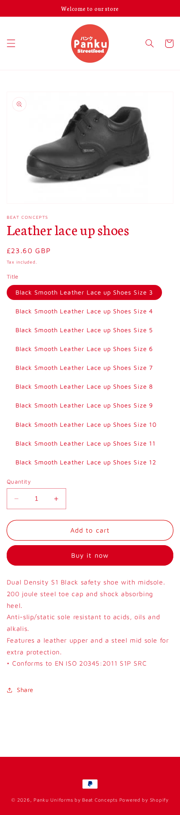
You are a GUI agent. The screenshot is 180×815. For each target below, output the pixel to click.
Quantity (19, 481)
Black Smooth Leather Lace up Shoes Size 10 (86, 424)
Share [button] (25, 689)
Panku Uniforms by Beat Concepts (75, 799)
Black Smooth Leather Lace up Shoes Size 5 (84, 329)
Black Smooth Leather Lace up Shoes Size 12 (86, 462)
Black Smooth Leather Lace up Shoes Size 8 (84, 386)
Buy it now (90, 555)
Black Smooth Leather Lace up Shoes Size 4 (84, 311)
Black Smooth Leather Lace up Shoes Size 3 (84, 292)
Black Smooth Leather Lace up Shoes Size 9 (84, 405)
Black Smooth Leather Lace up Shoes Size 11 (85, 443)
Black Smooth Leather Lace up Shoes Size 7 (84, 367)
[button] (11, 43)
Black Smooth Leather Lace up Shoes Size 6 (84, 348)
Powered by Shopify (144, 799)
